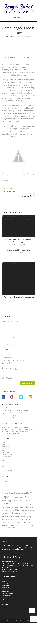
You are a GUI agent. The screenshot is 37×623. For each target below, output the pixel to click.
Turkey (24, 525)
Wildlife (26, 57)
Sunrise (21, 522)
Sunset (27, 522)
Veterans (4, 527)
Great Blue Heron (28, 507)
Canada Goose (19, 501)
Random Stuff (6, 452)
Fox (12, 506)
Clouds (25, 501)
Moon (9, 513)
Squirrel (15, 522)
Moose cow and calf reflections (11, 416)
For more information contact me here (16, 432)
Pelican (4, 519)
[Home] (7, 36)
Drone (9, 504)
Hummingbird (25, 510)
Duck (13, 504)
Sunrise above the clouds (9, 418)
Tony (5, 57)
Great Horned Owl (11, 509)
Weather (4, 458)
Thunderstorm (17, 525)
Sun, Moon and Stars (8, 454)
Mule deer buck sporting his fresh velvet (18, 297)
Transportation (6, 456)
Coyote (30, 500)
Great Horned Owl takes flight (18, 250)
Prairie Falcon (14, 519)
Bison (27, 497)
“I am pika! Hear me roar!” (9, 408)
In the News (5, 446)
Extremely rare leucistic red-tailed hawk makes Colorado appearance (18, 241)
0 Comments (7, 59)
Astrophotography (20, 493)
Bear (11, 497)
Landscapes (5, 448)
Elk (16, 503)
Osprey (28, 516)
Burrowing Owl (9, 500)
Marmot (32, 510)
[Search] (32, 610)
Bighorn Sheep (18, 497)
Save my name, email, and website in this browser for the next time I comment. (17, 360)
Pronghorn (22, 519)
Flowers (8, 507)
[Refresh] (16, 369)
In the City (5, 444)
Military (4, 513)
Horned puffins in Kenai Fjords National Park (15, 410)
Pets (3, 450)
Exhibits (4, 442)
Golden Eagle (18, 507)
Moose (7, 180)
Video (8, 527)
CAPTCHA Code (8, 378)
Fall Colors (21, 504)
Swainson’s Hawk (8, 525)
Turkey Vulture (29, 525)
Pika (8, 519)
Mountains (7, 516)
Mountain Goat (25, 513)
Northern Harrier (19, 517)
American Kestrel (8, 493)
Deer (4, 503)
